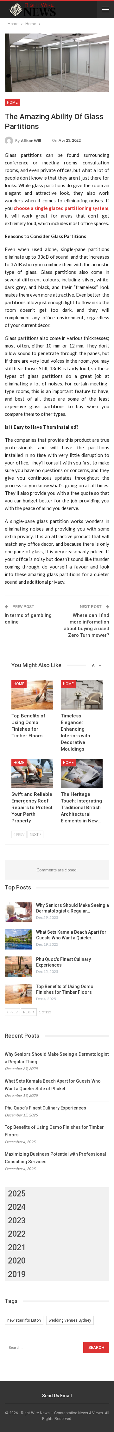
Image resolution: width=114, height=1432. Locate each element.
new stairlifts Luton (24, 1320)
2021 (17, 1247)
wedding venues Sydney (70, 1320)
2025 (17, 1193)
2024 (17, 1207)
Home (12, 102)
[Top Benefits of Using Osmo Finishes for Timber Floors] (32, 694)
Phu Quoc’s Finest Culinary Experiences (45, 1107)
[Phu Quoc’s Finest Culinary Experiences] (18, 966)
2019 (17, 1274)
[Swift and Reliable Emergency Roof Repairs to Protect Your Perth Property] (32, 773)
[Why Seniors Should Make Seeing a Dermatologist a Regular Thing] (18, 912)
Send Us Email (57, 1395)
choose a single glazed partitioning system (61, 208)
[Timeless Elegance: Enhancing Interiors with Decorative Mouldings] (82, 694)
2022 (17, 1233)
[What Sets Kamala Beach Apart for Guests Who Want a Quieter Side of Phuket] (18, 939)
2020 (17, 1260)
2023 (17, 1220)
